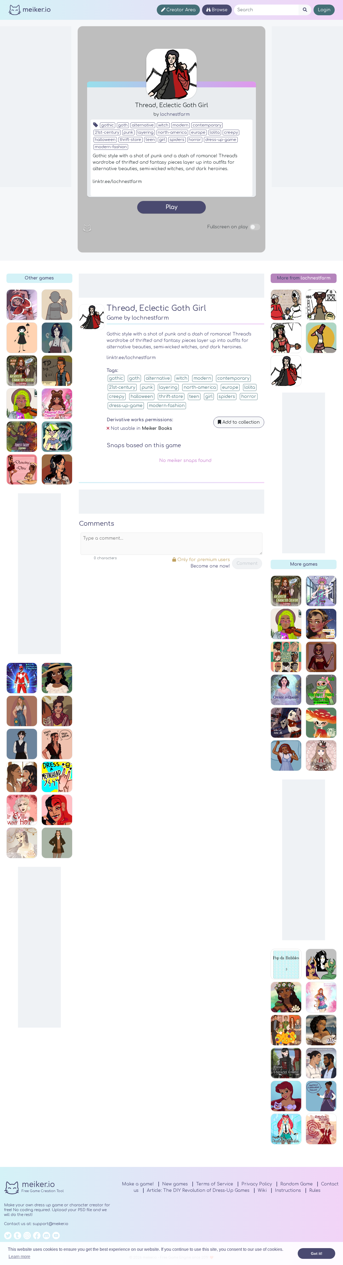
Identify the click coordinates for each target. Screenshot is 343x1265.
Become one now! (210, 566)
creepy (231, 132)
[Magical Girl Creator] (57, 404)
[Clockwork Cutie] (321, 755)
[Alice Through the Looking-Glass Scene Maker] (286, 305)
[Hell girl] (57, 436)
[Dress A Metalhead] (57, 777)
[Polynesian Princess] (286, 997)
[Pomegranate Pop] (57, 711)
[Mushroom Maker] (321, 723)
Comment (247, 563)
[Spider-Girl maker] (286, 723)
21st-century (107, 132)
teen (150, 139)
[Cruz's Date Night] (57, 744)
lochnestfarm (175, 114)
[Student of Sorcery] (321, 1129)
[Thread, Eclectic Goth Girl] (286, 371)
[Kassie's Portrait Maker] (286, 657)
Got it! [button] (316, 1253)
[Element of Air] (22, 843)
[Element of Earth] (321, 1030)
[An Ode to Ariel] (286, 1096)
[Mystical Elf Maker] (321, 624)
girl (162, 139)
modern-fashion (111, 147)
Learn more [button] (19, 1256)
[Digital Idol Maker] (286, 1129)
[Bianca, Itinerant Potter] (286, 338)
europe (198, 132)
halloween (105, 139)
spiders (177, 139)
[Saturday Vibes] (22, 404)
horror (195, 139)
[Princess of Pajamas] (286, 755)
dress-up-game (220, 139)
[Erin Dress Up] (22, 711)
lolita (215, 132)
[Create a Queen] (286, 690)
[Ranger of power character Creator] (22, 678)
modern (180, 125)
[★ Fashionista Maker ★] (321, 657)
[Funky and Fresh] (22, 744)
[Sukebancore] (57, 469)
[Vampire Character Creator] (57, 810)
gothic (107, 125)
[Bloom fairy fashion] (321, 997)
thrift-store (130, 139)
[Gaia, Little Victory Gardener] (321, 305)
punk (128, 132)
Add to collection (240, 422)
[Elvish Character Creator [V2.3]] (286, 1063)
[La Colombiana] (57, 678)
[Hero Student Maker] (321, 591)
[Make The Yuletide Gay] (321, 1063)
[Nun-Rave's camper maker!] (57, 305)
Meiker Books (157, 428)
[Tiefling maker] (321, 964)
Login (324, 10)
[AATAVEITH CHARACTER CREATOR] (22, 371)
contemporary (207, 125)
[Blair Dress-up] (57, 338)
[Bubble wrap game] (286, 964)
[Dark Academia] (57, 843)
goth (123, 125)
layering (145, 132)
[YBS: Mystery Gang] (286, 1030)
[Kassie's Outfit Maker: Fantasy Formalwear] (321, 1096)
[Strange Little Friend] (22, 338)
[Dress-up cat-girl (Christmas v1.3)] (22, 305)
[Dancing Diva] (22, 469)
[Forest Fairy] (22, 436)
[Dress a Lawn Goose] (321, 338)
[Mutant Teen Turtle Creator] (321, 690)
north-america (172, 132)
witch (163, 125)
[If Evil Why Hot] (22, 810)
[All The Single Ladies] (22, 777)
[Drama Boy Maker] (57, 371)
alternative (143, 125)
